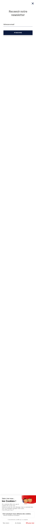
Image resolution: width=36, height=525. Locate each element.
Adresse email (8, 24)
